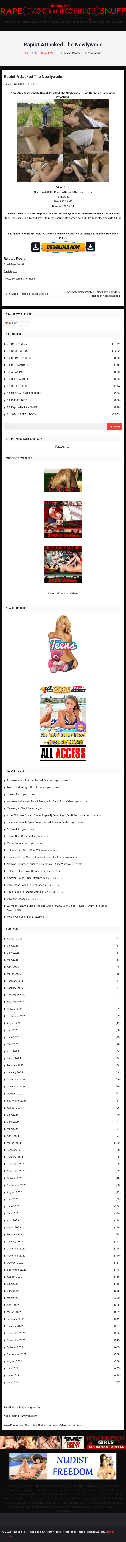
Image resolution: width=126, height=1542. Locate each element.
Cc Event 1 (13, 829)
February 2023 (15, 1234)
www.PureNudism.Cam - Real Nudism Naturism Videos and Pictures (43, 1425)
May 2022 (12, 1297)
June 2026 (13, 952)
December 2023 (16, 1164)
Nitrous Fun (13, 794)
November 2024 (16, 1086)
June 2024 (13, 1121)
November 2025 (16, 1001)
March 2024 (14, 1142)
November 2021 (16, 1340)
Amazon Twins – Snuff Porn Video (27, 877)
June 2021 (13, 1375)
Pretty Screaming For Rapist (20, 278)
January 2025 (15, 1072)
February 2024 (15, 1149)
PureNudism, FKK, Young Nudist (22, 1407)
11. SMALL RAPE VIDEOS (21, 414)
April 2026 (13, 966)
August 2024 (14, 1107)
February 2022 (15, 1319)
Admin (31, 84)
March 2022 (14, 1311)
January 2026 (15, 987)
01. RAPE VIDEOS (17, 343)
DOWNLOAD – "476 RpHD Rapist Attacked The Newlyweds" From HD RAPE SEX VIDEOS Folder (63, 213)
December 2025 (16, 994)
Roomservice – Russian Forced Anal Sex (30, 780)
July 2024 (12, 1114)
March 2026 (14, 973)
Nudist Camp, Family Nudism (20, 1415)
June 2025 (13, 1037)
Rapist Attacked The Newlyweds (33, 76)
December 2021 (16, 1333)
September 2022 (16, 1269)
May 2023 (12, 1213)
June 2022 (13, 1290)
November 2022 (16, 1255)
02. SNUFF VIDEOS (17, 350)
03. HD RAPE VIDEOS (19, 357)
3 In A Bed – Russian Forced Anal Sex (27, 293)
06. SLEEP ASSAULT (18, 379)
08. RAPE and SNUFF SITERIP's (24, 393)
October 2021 (15, 1347)
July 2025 (12, 1030)
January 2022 (15, 1326)
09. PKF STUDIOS (17, 400)
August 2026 (14, 938)
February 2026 (15, 980)
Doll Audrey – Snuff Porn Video (25, 850)
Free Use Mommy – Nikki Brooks (25, 787)
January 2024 (15, 1156)
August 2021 (14, 1361)
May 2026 (12, 959)
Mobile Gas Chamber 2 (20, 916)
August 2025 (14, 1023)
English (12, 323)
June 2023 (13, 1206)
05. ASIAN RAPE (16, 372)
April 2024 (13, 1135)
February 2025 (15, 1065)
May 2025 (12, 1044)
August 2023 (14, 1192)
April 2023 (13, 1220)
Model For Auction (17, 843)
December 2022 (16, 1248)
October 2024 (15, 1093)
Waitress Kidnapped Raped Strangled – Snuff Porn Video (40, 801)
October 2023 (15, 1178)
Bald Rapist (10, 271)
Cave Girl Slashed (17, 898)
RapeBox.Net (81, 1485)
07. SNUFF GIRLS (17, 386)
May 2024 (12, 1128)
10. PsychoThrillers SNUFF (22, 407)
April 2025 (13, 1051)
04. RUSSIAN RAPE (17, 365)
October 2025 (15, 1009)
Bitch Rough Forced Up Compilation (27, 891)
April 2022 (13, 1304)
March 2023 (14, 1227)
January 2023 (15, 1241)
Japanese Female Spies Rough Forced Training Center (38, 822)
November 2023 (16, 1171)
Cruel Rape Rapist (14, 264)
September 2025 (16, 1016)
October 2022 (15, 1262)
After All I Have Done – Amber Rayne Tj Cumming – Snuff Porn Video (47, 815)
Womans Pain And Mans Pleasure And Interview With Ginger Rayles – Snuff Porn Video (57, 905)
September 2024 (16, 1100)
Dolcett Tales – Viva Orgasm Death (27, 871)
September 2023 (16, 1185)
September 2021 (16, 1354)
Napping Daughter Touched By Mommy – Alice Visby (37, 863)
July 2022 (12, 1283)
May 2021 (12, 1382)
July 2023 (12, 1199)
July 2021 (12, 1368)
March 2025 (14, 1058)
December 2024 (16, 1079)
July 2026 (12, 945)
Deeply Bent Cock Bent (20, 836)
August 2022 (14, 1276)
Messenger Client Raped (21, 808)
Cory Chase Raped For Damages (25, 884)
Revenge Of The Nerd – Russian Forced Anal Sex (35, 857)
